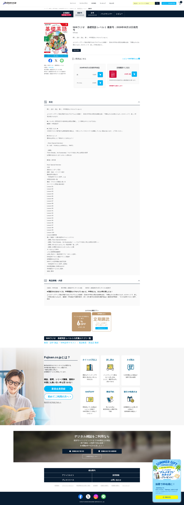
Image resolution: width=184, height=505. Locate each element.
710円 (94, 74)
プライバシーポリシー (68, 485)
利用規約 (57, 485)
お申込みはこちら (101, 328)
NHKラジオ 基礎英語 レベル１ (78, 8)
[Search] (157, 3)
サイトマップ (125, 485)
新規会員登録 (58, 388)
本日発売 (93, 3)
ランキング (103, 3)
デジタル (79, 83)
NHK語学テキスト (64, 8)
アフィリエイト (68, 475)
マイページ (73, 3)
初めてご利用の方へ (58, 396)
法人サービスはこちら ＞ (52, 402)
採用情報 (116, 475)
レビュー (119, 14)
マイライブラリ (84, 3)
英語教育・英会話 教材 (89, 343)
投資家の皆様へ (116, 485)
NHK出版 (51, 67)
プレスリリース (68, 480)
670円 (94, 83)
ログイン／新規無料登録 (169, 3)
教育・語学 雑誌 (53, 8)
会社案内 (95, 485)
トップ (46, 8)
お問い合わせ (116, 480)
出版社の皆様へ (105, 485)
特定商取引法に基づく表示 (83, 485)
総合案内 (92, 470)
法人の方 (111, 3)
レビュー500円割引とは (131, 58)
